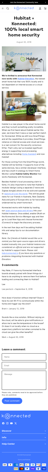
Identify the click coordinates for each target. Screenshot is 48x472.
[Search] (7, 8)
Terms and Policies (24, 460)
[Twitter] (15, 423)
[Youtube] (11, 423)
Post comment (12, 401)
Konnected (27, 455)
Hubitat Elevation (26, 78)
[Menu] (2, 8)
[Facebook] (3, 423)
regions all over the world (15, 194)
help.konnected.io (10, 253)
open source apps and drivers (19, 210)
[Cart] (45, 8)
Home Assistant (29, 154)
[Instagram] (7, 423)
